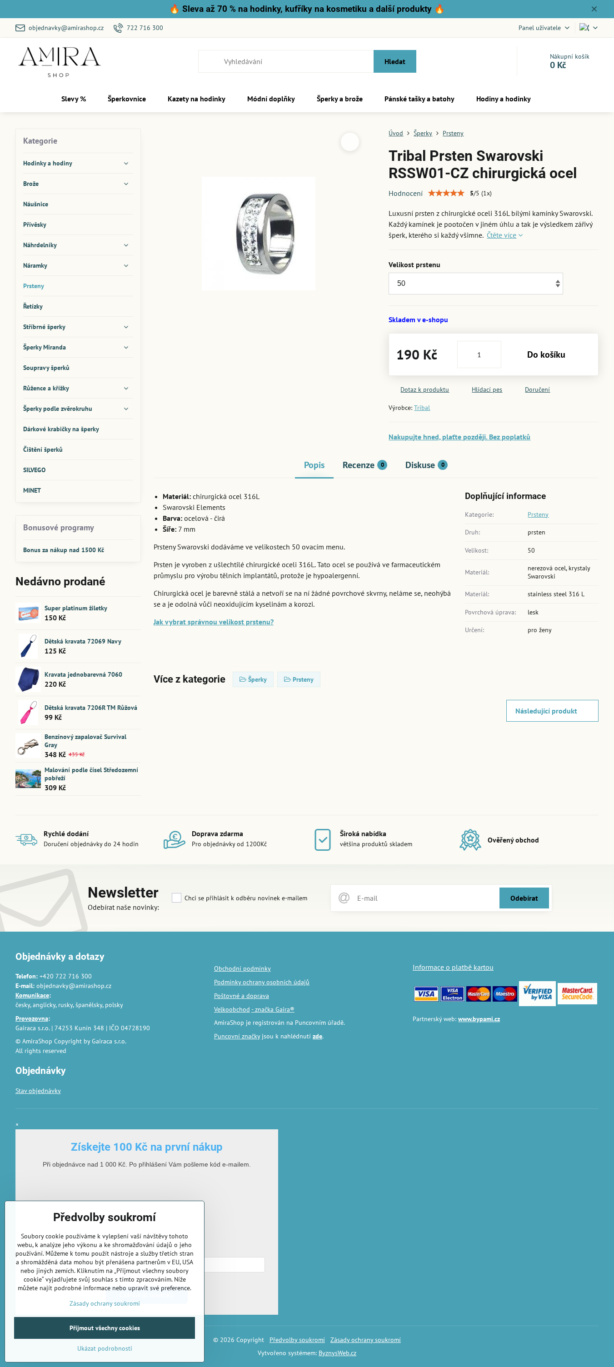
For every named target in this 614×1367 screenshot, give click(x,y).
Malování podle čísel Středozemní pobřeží (91, 774)
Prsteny (538, 514)
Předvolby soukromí (297, 1340)
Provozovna (31, 1018)
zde (317, 1036)
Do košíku (546, 354)
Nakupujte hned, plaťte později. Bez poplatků (459, 436)
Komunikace (32, 995)
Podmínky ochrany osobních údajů (261, 982)
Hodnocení (406, 193)
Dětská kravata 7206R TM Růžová (91, 707)
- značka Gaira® (273, 1009)
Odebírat (524, 898)
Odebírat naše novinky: (123, 907)
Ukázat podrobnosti (104, 1348)
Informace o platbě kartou (453, 967)
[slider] (446, 193)
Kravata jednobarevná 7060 (83, 674)
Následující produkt (546, 710)
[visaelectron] (452, 999)
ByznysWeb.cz (337, 1353)
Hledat (394, 61)
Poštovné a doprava (241, 996)
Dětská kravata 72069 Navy (83, 641)
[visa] (426, 999)
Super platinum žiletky (76, 608)
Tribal (422, 408)
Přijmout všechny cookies (105, 1328)
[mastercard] (478, 999)
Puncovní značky (237, 1036)
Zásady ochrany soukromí (365, 1340)
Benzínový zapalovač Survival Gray (85, 741)
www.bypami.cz (479, 1019)
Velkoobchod (232, 1009)
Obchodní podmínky (242, 968)
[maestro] (505, 999)
